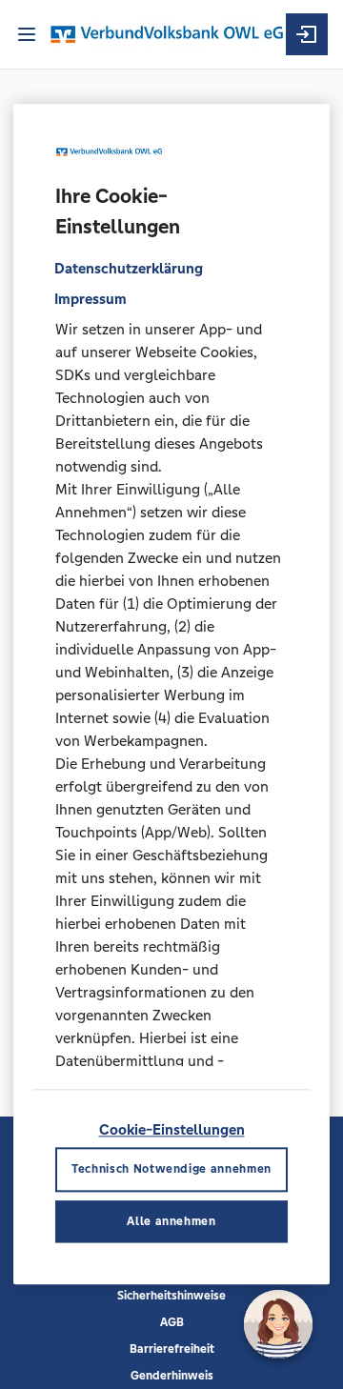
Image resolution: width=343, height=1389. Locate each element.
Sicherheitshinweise (171, 1295)
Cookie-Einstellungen (172, 1129)
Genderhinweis (172, 1375)
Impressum (90, 299)
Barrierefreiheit (172, 1349)
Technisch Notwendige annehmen (171, 1170)
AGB (172, 1322)
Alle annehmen (171, 1221)
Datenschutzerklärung (128, 268)
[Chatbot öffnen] (278, 1324)
